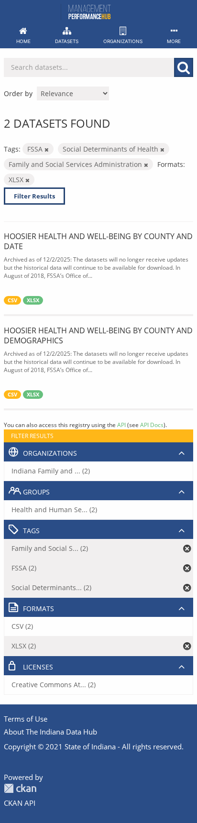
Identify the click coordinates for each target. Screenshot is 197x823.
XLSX (33, 300)
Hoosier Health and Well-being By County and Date (98, 241)
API (121, 424)
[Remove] (46, 149)
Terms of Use (25, 719)
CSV (12, 300)
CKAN (20, 788)
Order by (18, 93)
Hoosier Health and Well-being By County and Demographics (98, 335)
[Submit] (183, 67)
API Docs (152, 424)
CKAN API (19, 803)
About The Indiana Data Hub (50, 731)
